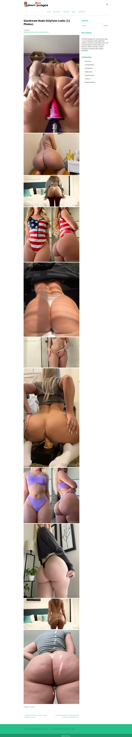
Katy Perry (88, 61)
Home (49, 12)
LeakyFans (81, 12)
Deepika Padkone (90, 82)
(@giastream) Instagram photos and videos (36, 32)
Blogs (74, 12)
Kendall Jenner (89, 75)
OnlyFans (66, 12)
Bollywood (56, 12)
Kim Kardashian (89, 65)
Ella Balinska (88, 68)
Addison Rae (88, 72)
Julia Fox (87, 79)
